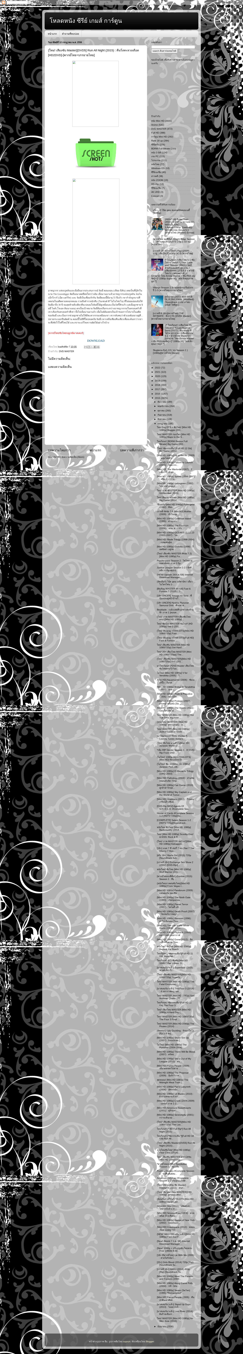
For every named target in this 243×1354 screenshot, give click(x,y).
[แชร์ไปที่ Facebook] (95, 347)
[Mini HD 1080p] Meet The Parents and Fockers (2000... (175, 1277)
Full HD (155, 133)
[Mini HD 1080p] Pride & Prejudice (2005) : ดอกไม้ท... (174, 695)
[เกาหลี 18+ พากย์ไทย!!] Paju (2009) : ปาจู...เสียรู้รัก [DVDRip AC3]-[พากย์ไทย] (173, 252)
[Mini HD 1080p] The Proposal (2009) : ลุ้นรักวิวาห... (172, 1074)
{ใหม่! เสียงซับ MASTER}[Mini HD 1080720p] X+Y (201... (174, 660)
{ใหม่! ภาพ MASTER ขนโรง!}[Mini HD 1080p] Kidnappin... (174, 842)
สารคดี (154, 176)
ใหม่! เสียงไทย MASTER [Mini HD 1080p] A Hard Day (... (174, 1011)
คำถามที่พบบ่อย (70, 33)
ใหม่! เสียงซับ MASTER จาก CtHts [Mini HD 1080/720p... (174, 1158)
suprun (126, 1341)
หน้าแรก (52, 33)
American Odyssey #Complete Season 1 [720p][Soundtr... (173, 1179)
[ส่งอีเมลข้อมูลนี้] (85, 347)
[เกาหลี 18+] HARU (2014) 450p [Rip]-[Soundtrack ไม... (173, 1270)
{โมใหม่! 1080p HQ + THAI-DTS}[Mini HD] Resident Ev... (174, 758)
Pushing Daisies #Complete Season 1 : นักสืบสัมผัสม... (175, 1172)
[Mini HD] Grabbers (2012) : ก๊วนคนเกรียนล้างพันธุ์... (175, 800)
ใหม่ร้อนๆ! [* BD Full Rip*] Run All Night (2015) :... (174, 1130)
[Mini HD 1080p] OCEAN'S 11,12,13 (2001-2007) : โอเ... (175, 534)
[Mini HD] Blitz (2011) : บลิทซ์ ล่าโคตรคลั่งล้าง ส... (173, 1207)
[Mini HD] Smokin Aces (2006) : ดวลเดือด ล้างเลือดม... (175, 1214)
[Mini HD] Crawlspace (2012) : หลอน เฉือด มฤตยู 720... (176, 1228)
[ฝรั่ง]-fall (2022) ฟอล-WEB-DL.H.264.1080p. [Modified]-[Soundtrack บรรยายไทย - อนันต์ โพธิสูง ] (179, 300)
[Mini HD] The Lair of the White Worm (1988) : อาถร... (173, 926)
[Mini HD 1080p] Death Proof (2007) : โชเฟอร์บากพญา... (176, 912)
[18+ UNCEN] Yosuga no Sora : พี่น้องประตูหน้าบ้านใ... (174, 597)
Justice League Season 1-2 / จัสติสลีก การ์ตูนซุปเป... (174, 569)
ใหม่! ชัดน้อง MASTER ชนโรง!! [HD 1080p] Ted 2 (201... (175, 625)
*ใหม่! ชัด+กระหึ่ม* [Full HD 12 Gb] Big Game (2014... (174, 449)
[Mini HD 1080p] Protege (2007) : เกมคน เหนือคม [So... (174, 702)
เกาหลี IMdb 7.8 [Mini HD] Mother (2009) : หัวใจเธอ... (174, 512)
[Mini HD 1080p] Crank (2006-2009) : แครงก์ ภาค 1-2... (175, 1102)
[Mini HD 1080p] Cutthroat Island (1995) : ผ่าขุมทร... (174, 519)
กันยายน (162, 415)
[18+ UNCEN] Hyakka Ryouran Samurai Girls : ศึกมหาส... (173, 604)
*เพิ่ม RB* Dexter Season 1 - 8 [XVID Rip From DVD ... (175, 751)
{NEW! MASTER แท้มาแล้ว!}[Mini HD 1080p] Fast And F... (176, 1235)
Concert (155, 196)
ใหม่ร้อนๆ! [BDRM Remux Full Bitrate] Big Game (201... (172, 442)
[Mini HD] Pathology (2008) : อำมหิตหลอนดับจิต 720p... (175, 779)
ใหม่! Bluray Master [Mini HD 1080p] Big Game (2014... (175, 498)
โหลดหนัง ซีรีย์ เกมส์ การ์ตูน (86, 20)
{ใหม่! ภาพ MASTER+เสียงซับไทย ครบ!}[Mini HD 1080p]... (174, 618)
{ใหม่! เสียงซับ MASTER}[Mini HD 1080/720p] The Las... (174, 1123)
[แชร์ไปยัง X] (92, 347)
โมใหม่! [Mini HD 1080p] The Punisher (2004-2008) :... (172, 1046)
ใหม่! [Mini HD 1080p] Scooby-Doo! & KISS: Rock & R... (175, 835)
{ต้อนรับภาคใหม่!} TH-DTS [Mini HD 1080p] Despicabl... (175, 1200)
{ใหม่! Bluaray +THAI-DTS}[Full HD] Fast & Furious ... (175, 639)
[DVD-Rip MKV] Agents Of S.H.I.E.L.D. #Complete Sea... (173, 807)
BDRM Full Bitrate (160, 148)
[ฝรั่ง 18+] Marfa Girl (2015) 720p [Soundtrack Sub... (174, 856)
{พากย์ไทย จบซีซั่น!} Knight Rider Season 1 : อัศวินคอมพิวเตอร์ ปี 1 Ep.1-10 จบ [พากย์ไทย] (173, 242)
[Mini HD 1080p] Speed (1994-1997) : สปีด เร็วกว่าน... (176, 477)
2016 (158, 394)
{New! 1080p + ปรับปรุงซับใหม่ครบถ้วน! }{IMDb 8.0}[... (174, 1249)
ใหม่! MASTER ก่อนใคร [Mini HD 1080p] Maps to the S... (173, 435)
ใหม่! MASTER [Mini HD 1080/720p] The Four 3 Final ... (175, 1018)
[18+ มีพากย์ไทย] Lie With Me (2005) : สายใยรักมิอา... (175, 1256)
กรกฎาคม (163, 423)
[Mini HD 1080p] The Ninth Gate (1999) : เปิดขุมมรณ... (173, 898)
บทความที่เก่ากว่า (132, 450)
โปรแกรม (156, 160)
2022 (158, 367)
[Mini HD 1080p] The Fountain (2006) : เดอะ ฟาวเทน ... (172, 526)
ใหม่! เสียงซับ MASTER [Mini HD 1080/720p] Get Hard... (173, 646)
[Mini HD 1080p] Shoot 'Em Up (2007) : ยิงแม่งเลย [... (173, 1039)
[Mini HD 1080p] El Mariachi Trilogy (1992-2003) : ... (175, 772)
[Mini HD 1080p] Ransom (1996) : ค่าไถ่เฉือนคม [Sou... (174, 919)
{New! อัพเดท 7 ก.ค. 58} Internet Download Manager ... (173, 1242)
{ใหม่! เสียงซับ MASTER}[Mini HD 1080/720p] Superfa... (174, 975)
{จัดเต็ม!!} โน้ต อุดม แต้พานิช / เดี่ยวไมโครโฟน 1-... (175, 583)
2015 (158, 398)
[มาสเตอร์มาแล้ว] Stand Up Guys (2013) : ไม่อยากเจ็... (174, 1305)
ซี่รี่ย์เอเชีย (156, 188)
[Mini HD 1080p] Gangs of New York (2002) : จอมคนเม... (176, 1221)
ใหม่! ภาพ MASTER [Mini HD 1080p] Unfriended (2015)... (175, 491)
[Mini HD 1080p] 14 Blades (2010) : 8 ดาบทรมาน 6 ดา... (175, 1095)
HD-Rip (155, 184)
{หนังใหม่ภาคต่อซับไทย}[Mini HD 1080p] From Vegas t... (173, 884)
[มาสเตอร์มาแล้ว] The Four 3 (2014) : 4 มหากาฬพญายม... (175, 989)
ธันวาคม (162, 402)
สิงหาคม (162, 419)
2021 (158, 372)
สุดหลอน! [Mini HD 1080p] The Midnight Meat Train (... (172, 1081)
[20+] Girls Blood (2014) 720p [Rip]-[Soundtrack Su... (175, 1263)
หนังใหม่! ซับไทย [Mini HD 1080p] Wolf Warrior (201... (174, 870)
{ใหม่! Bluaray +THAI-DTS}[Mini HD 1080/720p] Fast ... (175, 632)
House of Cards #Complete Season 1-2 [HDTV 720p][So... (175, 814)
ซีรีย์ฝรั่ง (155, 144)
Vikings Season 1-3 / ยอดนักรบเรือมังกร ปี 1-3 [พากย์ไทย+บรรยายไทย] (173, 289)
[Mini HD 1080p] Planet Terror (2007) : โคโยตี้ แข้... (172, 905)
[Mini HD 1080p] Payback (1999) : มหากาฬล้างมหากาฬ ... (174, 933)
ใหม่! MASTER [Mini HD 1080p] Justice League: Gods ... (173, 730)
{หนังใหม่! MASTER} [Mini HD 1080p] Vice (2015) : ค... (172, 723)
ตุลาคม (161, 410)
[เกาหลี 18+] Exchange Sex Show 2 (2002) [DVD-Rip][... (175, 863)
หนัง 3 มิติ (156, 152)
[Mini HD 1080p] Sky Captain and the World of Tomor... (174, 793)
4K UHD (155, 192)
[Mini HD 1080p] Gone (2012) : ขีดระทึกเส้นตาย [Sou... (175, 940)
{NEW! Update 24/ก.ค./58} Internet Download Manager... (175, 576)
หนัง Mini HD (157, 121)
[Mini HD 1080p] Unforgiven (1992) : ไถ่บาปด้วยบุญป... (176, 484)
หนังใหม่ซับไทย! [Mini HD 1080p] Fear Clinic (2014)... (173, 1151)
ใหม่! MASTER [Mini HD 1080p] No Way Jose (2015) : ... (175, 1319)
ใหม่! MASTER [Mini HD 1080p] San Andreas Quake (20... (175, 997)
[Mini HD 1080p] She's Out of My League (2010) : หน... (174, 1060)
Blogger (150, 1341)
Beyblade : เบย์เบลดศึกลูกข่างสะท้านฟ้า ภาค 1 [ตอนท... (175, 611)
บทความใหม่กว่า (59, 450)
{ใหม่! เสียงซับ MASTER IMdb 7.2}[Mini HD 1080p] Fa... (174, 554)
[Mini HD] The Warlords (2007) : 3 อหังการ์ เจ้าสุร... (174, 470)
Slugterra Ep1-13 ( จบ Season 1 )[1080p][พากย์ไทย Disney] (170, 351)
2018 (158, 385)
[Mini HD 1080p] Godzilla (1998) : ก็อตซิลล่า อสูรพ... (175, 548)
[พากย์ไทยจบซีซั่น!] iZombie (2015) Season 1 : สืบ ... (174, 877)
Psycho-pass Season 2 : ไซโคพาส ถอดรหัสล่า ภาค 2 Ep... (174, 562)
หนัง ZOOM (157, 180)
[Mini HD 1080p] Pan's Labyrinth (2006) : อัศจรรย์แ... (174, 1088)
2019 (158, 381)
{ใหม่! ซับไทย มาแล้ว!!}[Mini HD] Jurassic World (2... (173, 744)
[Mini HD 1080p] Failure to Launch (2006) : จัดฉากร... (175, 463)
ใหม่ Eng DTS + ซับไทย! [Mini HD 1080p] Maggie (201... (174, 428)
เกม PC (155, 156)
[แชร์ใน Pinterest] (98, 347)
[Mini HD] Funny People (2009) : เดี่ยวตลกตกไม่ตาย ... (174, 1067)
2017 (158, 389)
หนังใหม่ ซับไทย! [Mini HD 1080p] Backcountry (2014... (174, 828)
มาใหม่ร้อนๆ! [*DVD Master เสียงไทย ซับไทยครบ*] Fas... (175, 667)
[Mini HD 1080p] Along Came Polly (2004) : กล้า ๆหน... (175, 1284)
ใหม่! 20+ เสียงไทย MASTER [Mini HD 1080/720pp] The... (174, 653)
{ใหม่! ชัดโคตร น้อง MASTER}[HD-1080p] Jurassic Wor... (174, 1193)
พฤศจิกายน (163, 406)
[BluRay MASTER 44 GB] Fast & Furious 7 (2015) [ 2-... (174, 590)
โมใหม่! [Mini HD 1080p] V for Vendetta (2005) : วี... (172, 674)
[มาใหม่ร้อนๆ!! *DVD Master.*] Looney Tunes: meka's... (172, 737)
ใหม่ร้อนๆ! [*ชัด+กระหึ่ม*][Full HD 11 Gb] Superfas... (175, 954)
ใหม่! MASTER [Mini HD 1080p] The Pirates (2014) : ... (175, 1025)
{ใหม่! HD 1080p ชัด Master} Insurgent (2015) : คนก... (171, 1186)
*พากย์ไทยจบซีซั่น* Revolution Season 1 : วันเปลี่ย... (172, 1165)
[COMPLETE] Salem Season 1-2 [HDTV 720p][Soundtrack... (174, 821)
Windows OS (158, 168)
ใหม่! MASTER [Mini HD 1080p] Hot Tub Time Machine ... (175, 716)
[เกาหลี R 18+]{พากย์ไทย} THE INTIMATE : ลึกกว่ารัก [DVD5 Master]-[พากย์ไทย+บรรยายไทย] (171, 316)
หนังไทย (155, 164)
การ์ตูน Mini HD (159, 137)
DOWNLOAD (96, 340)
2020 (158, 376)
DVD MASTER (66, 351)
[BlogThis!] (88, 347)
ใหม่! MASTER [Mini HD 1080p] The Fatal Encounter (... (175, 983)
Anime (154, 125)
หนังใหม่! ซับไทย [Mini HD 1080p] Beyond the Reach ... (174, 947)
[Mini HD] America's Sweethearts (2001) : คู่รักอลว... (174, 1109)
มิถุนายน (162, 1326)
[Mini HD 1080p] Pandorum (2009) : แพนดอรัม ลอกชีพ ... (175, 891)
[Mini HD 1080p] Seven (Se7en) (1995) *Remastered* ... (173, 1291)
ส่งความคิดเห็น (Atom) (73, 457)
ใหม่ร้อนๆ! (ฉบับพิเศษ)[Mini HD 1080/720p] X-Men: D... (172, 961)
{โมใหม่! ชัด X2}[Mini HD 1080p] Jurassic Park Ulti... (173, 765)
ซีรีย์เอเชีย (156, 172)
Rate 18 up (157, 140)
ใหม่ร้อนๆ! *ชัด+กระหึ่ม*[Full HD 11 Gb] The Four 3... (174, 1004)
